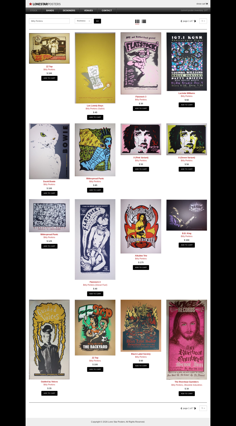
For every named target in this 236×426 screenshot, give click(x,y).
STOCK (33, 10)
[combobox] (83, 21)
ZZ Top (49, 66)
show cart (201, 4)
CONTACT (107, 10)
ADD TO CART (49, 78)
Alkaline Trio (141, 256)
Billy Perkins (49, 69)
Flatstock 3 (140, 97)
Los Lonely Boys (95, 106)
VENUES (88, 10)
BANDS (50, 10)
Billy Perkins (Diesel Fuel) (95, 285)
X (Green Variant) (186, 157)
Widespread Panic (95, 178)
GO (97, 21)
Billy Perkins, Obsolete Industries (186, 385)
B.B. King (186, 233)
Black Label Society (141, 354)
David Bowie (49, 181)
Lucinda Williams (186, 93)
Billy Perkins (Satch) (95, 108)
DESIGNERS (69, 10)
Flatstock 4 (95, 282)
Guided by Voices (49, 381)
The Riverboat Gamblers (187, 382)
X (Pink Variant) (140, 157)
